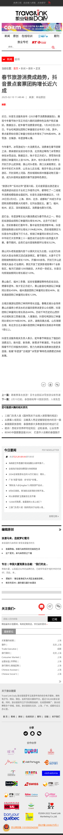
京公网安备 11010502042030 (24, 827)
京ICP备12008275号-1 (48, 825)
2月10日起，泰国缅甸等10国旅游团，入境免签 (35, 399)
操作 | (4, 644)
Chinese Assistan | (10, 669)
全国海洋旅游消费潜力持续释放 (23, 468)
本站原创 (40, 97)
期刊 (39, 716)
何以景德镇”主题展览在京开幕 (22, 496)
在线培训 (30, 716)
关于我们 (56, 716)
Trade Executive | (10, 648)
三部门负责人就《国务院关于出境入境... (27, 507)
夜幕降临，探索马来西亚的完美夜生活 (23, 549)
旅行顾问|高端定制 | (11, 665)
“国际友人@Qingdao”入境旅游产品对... (26, 485)
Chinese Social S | (10, 674)
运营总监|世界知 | (10, 661)
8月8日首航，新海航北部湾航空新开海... (27, 490)
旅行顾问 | (6, 653)
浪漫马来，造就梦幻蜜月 (15, 538)
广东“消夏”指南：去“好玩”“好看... (23, 479)
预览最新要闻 (41, 624)
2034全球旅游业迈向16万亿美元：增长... (27, 474)
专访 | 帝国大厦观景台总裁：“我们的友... (25, 564)
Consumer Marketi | (11, 657)
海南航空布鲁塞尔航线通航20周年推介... (27, 463)
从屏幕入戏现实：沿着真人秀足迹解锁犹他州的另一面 (33, 419)
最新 (30, 68)
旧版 (47, 716)
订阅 (54, 619)
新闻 (23, 68)
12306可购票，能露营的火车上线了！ (26, 501)
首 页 (5, 716)
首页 (15, 68)
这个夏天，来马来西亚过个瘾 (19, 553)
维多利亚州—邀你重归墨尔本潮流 (21, 582)
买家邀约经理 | (8, 640)
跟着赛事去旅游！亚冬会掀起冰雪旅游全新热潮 (35, 394)
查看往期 (53, 516)
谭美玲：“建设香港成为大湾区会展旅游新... (25, 578)
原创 (20, 716)
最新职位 (8, 631)
